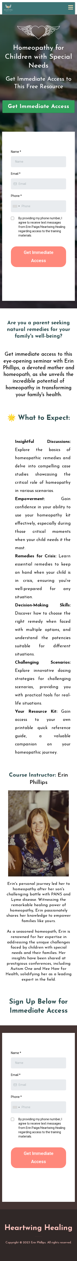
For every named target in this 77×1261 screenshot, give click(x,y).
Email (16, 173)
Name (16, 151)
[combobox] (16, 206)
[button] (70, 8)
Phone (16, 196)
